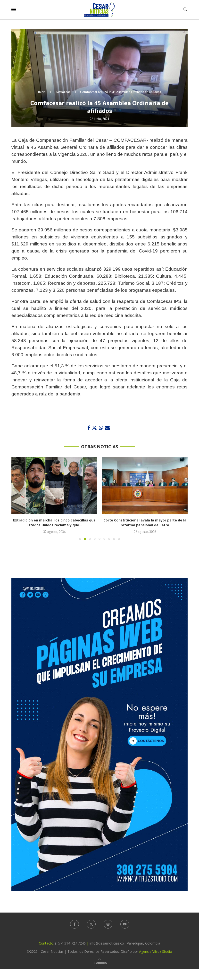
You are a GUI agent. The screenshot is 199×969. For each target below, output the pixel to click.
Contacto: (47, 943)
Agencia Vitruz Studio (155, 951)
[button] (18, 498)
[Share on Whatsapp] (101, 428)
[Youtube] (124, 924)
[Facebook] (74, 924)
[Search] (185, 10)
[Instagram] (108, 924)
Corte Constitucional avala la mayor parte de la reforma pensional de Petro (54, 522)
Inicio (42, 92)
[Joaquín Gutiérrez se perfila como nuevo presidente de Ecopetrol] (145, 485)
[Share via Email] (107, 428)
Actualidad (63, 92)
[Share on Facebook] (88, 428)
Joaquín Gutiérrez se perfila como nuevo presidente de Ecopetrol (145, 522)
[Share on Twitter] (94, 428)
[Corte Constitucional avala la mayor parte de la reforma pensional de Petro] (54, 485)
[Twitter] (91, 924)
